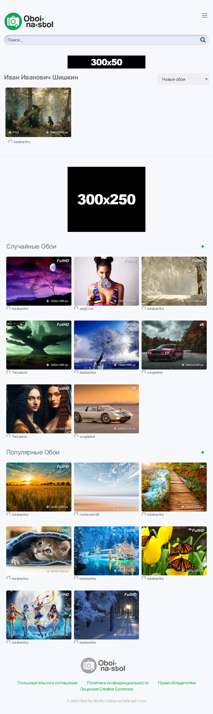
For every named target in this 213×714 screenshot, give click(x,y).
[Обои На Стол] (32, 21)
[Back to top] (199, 697)
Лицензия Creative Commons (106, 689)
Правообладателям (177, 683)
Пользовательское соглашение (47, 683)
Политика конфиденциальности (118, 683)
